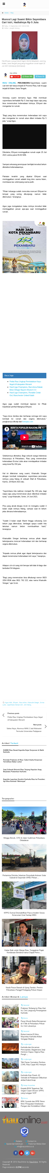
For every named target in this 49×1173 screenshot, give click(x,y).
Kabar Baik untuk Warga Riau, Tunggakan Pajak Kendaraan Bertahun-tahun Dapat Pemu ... (24, 951)
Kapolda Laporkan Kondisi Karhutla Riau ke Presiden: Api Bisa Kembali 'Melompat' (24, 780)
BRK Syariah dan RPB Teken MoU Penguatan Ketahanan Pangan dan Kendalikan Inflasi (33, 1103)
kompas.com (27, 421)
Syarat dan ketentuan (14, 1144)
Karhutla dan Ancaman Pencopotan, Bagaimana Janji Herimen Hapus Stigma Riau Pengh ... (33, 1050)
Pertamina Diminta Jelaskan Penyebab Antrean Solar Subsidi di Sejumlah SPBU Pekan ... (24, 876)
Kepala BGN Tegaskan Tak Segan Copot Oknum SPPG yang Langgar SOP (32, 1090)
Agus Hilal (8, 702)
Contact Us (32, 1141)
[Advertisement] (24, 347)
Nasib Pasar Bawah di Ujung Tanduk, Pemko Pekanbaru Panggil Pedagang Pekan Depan (24, 988)
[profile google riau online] (32, 1152)
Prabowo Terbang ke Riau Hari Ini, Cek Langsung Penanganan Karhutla (33, 1010)
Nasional (26, 1005)
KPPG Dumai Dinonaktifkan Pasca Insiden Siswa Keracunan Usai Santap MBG (24, 914)
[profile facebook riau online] (15, 1152)
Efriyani (15, 702)
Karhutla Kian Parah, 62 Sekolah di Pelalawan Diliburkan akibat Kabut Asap (34, 1077)
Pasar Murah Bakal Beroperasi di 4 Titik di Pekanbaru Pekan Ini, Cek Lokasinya (33, 1023)
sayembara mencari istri (15, 705)
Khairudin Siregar (33, 702)
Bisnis (25, 1018)
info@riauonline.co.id (25, 1147)
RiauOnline (33, 1162)
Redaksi (19, 1141)
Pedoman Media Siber (37, 1144)
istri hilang (27, 705)
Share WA (28, 77)
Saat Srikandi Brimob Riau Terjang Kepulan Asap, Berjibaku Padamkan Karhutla (22, 771)
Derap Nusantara (29, 1085)
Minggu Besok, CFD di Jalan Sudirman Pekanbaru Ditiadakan (24, 839)
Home (6, 13)
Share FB (40, 77)
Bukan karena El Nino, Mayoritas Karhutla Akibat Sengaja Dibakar (31, 1036)
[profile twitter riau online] (27, 1152)
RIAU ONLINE (9, 83)
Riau (12, 13)
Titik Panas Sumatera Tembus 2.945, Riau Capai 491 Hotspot (33, 1063)
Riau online (23, 702)
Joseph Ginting (14, 28)
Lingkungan (27, 1044)
